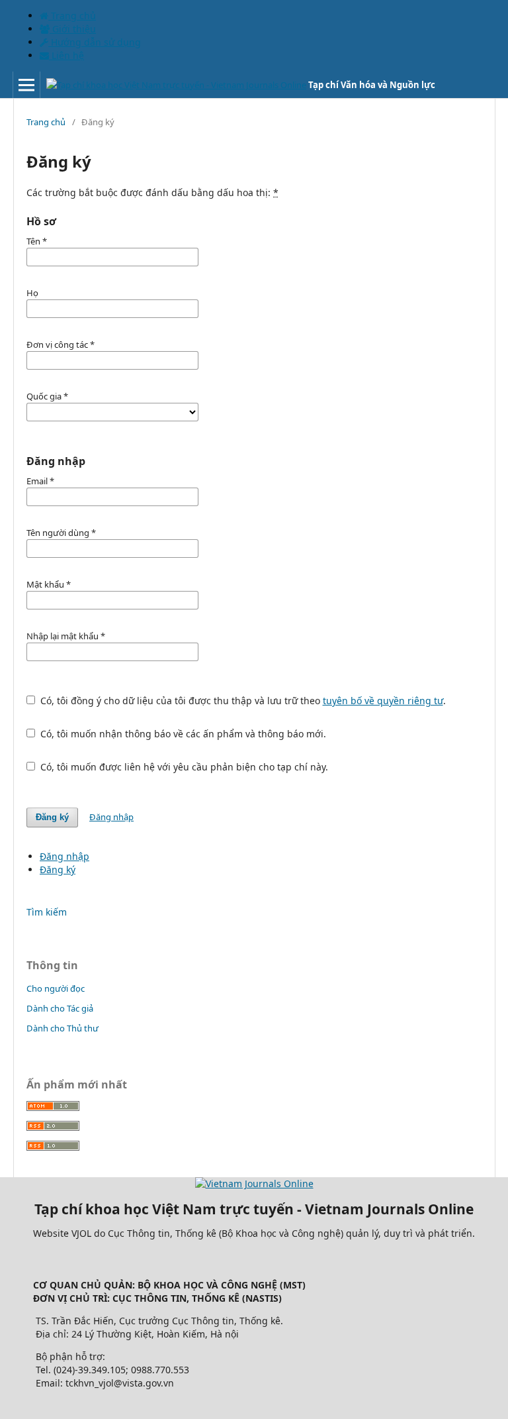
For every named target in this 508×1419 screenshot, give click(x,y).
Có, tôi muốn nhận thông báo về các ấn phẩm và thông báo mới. (182, 733)
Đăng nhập (111, 817)
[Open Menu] (26, 85)
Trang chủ (72, 15)
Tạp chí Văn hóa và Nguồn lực (371, 85)
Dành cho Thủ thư (62, 1028)
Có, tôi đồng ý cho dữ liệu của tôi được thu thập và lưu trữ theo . (242, 700)
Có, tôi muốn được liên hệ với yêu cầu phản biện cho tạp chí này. (183, 767)
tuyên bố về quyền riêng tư (383, 700)
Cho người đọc (55, 988)
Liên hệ (66, 55)
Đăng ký (52, 817)
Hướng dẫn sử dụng (94, 42)
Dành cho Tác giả (59, 1008)
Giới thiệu (73, 29)
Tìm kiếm (46, 912)
